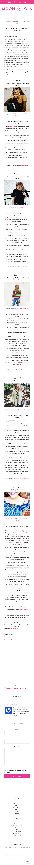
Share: (17, 685)
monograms (19, 425)
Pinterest (23, 688)
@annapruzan (24, 266)
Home (6, 21)
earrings (26, 456)
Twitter (16, 688)
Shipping (17, 813)
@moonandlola (25, 624)
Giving (17, 827)
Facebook (8, 688)
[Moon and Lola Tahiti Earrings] (17, 111)
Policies (17, 806)
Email (17, 738)
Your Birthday (17, 835)
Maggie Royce (23, 609)
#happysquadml (13, 628)
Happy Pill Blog (13, 21)
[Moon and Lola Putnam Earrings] (17, 204)
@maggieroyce (25, 606)
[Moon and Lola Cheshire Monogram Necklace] (17, 407)
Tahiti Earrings (17, 114)
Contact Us (17, 804)
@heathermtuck (25, 478)
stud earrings (16, 588)
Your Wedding (17, 833)
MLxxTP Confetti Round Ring (21, 308)
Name (17, 729)
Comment (17, 746)
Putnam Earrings (21, 207)
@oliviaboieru (24, 165)
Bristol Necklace (17, 518)
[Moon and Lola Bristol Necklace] (17, 516)
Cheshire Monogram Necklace (21, 409)
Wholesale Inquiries (17, 831)
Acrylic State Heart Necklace (14, 319)
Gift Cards (17, 824)
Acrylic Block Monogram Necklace (20, 532)
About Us (17, 802)
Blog (17, 822)
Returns (17, 809)
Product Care (17, 807)
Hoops (7, 249)
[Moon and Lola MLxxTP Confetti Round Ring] (17, 305)
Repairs (17, 811)
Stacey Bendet (9, 362)
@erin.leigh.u (24, 369)
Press (17, 829)
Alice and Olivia (19, 362)
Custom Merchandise (17, 825)
